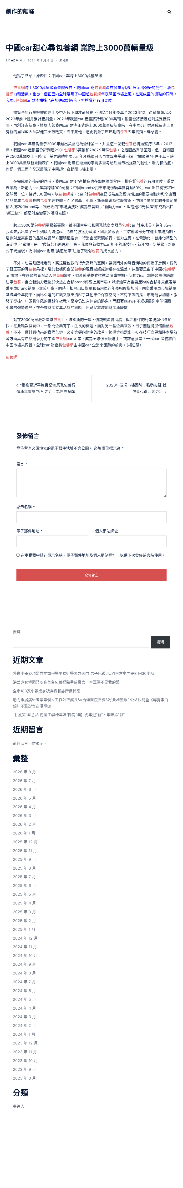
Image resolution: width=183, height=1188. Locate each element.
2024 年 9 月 (24, 964)
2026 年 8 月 (24, 771)
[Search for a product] (169, 12)
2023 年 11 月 (25, 1051)
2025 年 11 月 (25, 850)
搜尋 (16, 631)
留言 (21, 464)
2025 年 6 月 (24, 885)
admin (16, 60)
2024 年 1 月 (24, 1034)
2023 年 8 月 (24, 1078)
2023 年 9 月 (24, 1069)
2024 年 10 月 (25, 955)
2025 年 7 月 (24, 876)
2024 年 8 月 (24, 973)
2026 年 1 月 (24, 833)
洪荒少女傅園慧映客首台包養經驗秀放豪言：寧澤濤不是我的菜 (66, 682)
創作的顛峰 (20, 11)
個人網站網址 (106, 531)
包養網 (19, 87)
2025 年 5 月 (24, 894)
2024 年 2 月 (24, 1025)
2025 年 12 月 (25, 841)
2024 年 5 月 (24, 999)
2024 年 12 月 (25, 938)
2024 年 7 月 (24, 981)
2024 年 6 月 (24, 990)
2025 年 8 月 (24, 868)
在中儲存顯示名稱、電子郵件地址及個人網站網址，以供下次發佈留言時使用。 (93, 555)
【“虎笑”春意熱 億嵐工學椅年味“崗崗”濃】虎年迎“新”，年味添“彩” (69, 714)
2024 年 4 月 (24, 1008)
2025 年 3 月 (24, 911)
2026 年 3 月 (24, 815)
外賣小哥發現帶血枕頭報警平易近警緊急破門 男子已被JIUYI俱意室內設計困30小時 (83, 673)
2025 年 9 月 (24, 859)
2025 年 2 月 (24, 920)
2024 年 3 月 (24, 1016)
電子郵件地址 (29, 531)
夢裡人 (18, 1106)
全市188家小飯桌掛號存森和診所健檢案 (46, 691)
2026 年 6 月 (24, 789)
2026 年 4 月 (24, 806)
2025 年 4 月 (24, 903)
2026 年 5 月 (24, 798)
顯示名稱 (25, 506)
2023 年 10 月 (25, 1060)
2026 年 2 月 (24, 824)
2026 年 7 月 (24, 780)
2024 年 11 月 (25, 946)
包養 (124, 131)
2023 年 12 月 (25, 1043)
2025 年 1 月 (24, 929)
